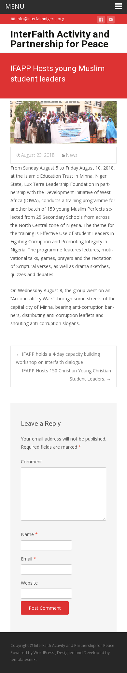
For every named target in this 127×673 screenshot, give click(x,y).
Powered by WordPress (32, 652)
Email (28, 559)
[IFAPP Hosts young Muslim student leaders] (63, 122)
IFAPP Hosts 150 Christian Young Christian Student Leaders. (66, 374)
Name (29, 534)
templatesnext (23, 659)
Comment (31, 461)
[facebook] (101, 21)
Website (29, 583)
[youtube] (111, 21)
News (72, 155)
